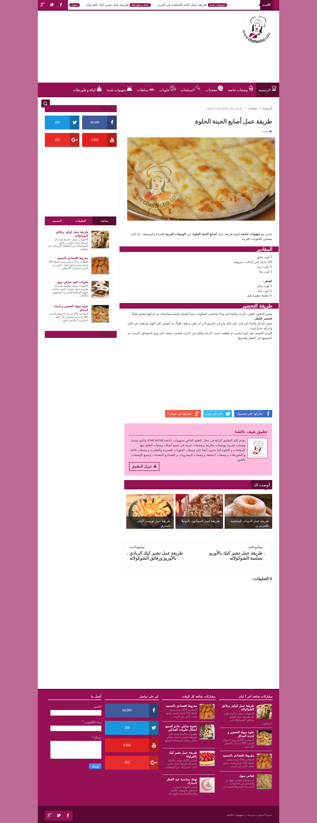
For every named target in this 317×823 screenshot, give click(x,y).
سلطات (142, 89)
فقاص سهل (246, 776)
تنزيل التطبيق (142, 466)
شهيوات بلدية (227, 4)
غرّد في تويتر (214, 413)
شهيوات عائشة (235, 815)
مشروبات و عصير (258, 103)
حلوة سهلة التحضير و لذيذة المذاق (241, 734)
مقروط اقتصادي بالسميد (238, 755)
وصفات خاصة (238, 89)
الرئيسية (265, 89)
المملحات (188, 89)
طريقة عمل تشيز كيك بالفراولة (118, 4)
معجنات (211, 89)
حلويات (84, 4)
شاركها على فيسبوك (249, 413)
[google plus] (42, 5)
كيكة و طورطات (150, 4)
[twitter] (51, 5)
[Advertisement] (126, 50)
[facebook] (61, 5)
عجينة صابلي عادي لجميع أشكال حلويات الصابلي (181, 728)
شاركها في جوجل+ (179, 413)
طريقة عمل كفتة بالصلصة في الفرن (192, 4)
